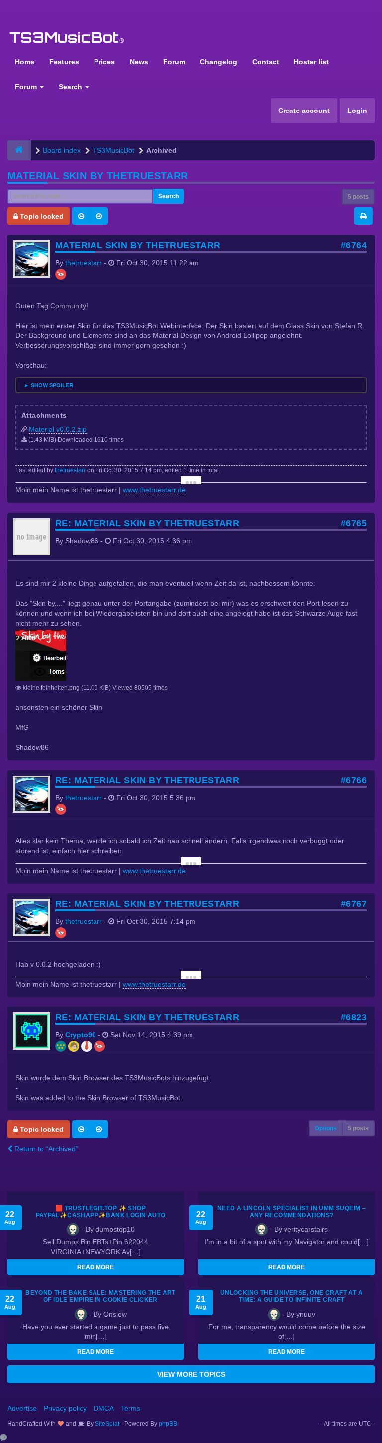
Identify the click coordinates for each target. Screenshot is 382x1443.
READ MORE (95, 1267)
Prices (104, 62)
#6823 (354, 1017)
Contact (265, 62)
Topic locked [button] (41, 216)
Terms (130, 1408)
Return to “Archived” (45, 1149)
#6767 (354, 904)
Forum (174, 62)
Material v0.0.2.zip (58, 429)
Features (64, 62)
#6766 (354, 780)
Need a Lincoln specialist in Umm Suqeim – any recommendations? (291, 1212)
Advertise (22, 1408)
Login (357, 110)
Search (71, 87)
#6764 (354, 245)
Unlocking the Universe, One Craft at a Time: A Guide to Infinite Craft (291, 1296)
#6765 (354, 523)
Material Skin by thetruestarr (97, 175)
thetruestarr (83, 263)
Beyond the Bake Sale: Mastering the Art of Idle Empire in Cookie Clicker (100, 1296)
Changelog (218, 62)
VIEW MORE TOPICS (191, 1374)
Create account (304, 110)
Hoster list (311, 62)
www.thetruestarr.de (154, 490)
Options (326, 1128)
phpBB (168, 1423)
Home (24, 62)
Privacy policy (65, 1408)
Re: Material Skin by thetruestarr (147, 523)
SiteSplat (106, 1423)
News (139, 62)
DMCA (104, 1408)
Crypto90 (80, 1035)
